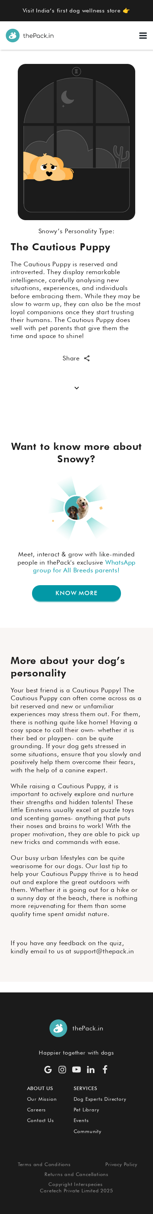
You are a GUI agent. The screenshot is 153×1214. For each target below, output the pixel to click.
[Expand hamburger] (143, 35)
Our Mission (42, 1099)
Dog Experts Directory (100, 1099)
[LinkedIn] (90, 1069)
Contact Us (40, 1120)
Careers (36, 1109)
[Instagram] (62, 1069)
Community (87, 1131)
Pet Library (86, 1109)
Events (81, 1120)
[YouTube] (76, 1069)
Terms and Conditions (44, 1164)
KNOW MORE (76, 593)
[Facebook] (105, 1069)
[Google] (48, 1069)
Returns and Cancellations (76, 1174)
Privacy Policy (121, 1164)
